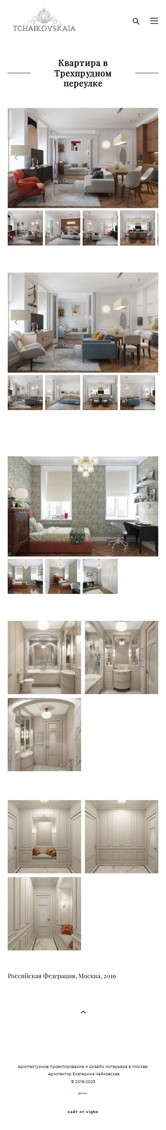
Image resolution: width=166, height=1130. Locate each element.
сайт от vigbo (83, 1112)
